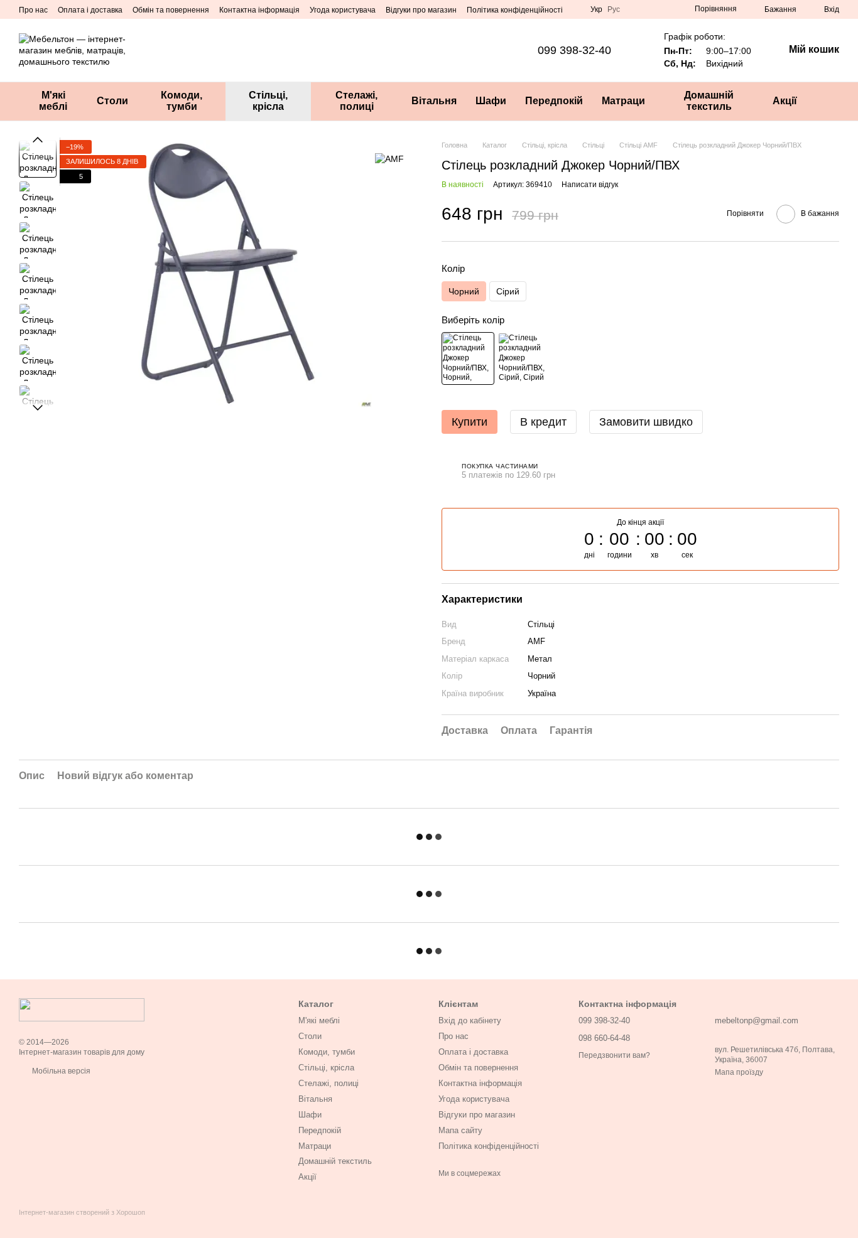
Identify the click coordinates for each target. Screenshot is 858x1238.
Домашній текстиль (709, 101)
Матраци (623, 100)
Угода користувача (343, 10)
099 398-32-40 (574, 50)
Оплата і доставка (90, 10)
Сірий (507, 291)
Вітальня (434, 100)
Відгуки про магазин (421, 10)
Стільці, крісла (268, 101)
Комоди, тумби (181, 101)
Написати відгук (590, 184)
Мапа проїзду (739, 1072)
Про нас (33, 10)
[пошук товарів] (829, 101)
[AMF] (389, 158)
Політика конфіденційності (515, 10)
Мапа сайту (460, 1130)
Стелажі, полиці (356, 101)
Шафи (490, 100)
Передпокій (554, 100)
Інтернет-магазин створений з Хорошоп (82, 1212)
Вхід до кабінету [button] (469, 1020)
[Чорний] (468, 358)
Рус (613, 9)
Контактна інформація (259, 10)
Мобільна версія (60, 1071)
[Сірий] (523, 358)
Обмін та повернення (171, 10)
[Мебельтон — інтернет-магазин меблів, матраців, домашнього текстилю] (81, 1009)
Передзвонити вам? (614, 1055)
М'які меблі (53, 101)
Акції (785, 100)
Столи (112, 100)
